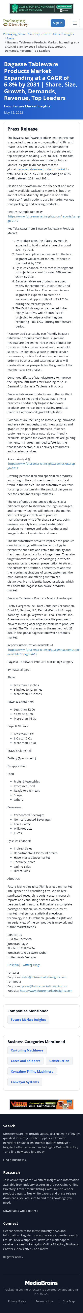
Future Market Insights (59, 34)
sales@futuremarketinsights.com (44, 977)
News (11, 38)
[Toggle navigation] (75, 23)
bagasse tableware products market (41, 169)
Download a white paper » (20, 1211)
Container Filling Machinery (32, 1071)
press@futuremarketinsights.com (44, 986)
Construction (59, 1061)
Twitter (26, 965)
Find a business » (15, 1160)
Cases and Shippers (25, 1061)
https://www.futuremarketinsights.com (46, 991)
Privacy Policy (17, 1301)
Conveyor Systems (25, 1082)
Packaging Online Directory (21, 34)
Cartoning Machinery (27, 1050)
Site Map (69, 1301)
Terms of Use (44, 1301)
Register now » (13, 1257)
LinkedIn (13, 965)
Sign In (57, 23)
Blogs (36, 965)
